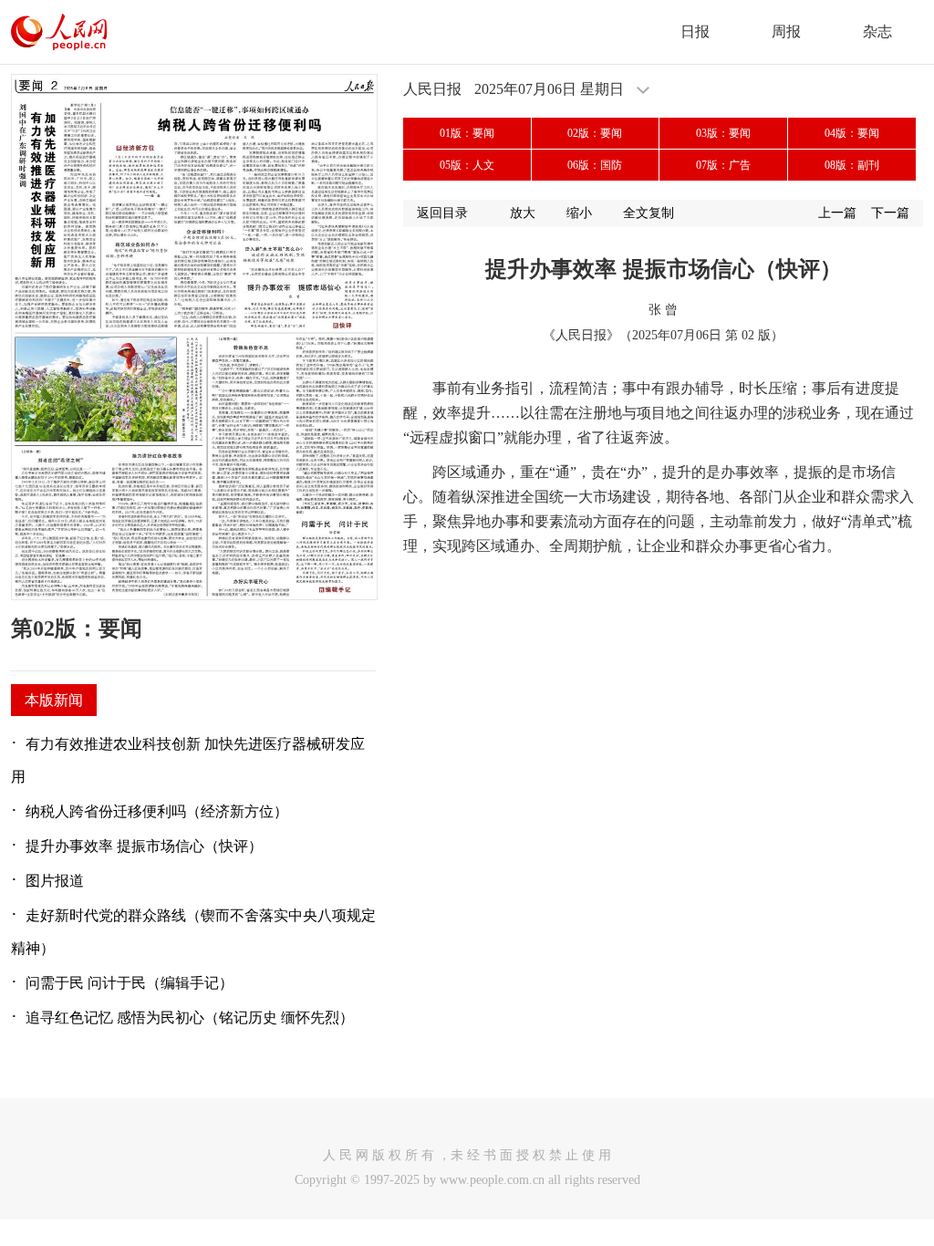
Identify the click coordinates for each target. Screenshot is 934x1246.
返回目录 (442, 213)
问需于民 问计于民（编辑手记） (130, 983)
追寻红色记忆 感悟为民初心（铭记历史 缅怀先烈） (190, 1017)
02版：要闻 (594, 133)
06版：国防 (594, 165)
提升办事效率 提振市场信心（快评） (144, 846)
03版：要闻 (723, 133)
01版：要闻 (467, 133)
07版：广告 (723, 165)
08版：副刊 (852, 165)
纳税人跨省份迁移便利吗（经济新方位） (157, 811)
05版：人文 (467, 165)
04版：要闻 (852, 133)
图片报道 (55, 880)
